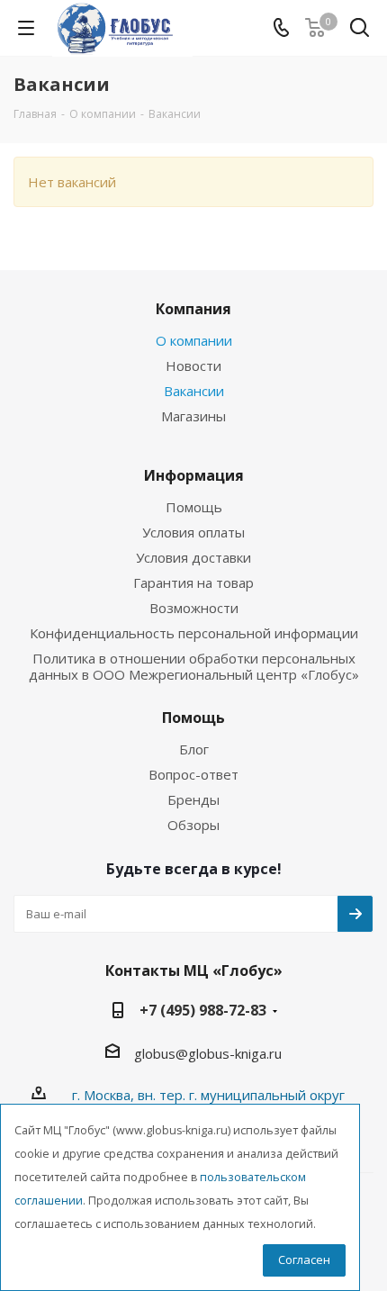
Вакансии (194, 391)
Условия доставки (193, 557)
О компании (194, 340)
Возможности (193, 608)
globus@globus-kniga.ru (208, 1053)
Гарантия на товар (193, 582)
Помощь (194, 507)
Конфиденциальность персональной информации (194, 633)
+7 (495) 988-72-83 (203, 1010)
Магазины (193, 416)
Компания (193, 309)
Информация (194, 475)
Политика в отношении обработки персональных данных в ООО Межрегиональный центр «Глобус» (194, 666)
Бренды (193, 799)
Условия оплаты (193, 532)
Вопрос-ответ (193, 774)
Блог (194, 749)
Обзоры (193, 825)
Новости (193, 366)
